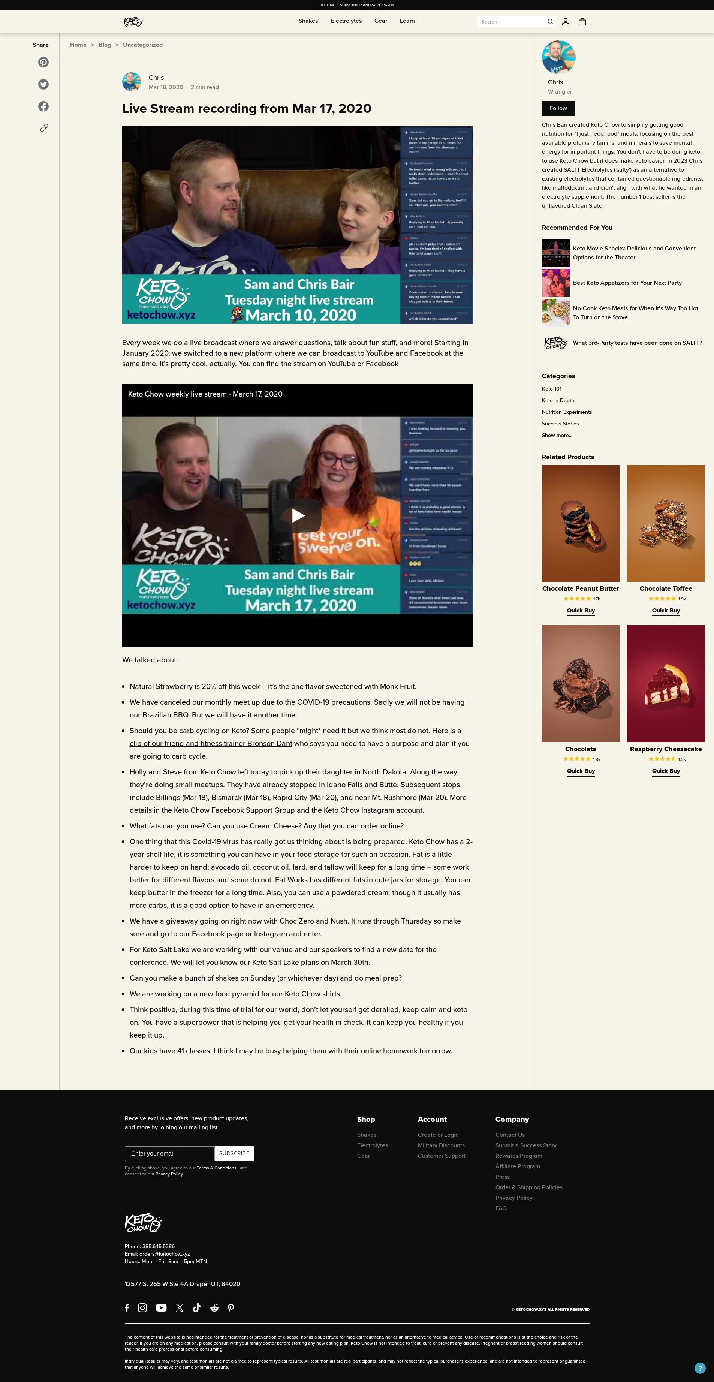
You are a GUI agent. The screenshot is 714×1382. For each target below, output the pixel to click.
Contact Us (510, 1134)
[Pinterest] (231, 1308)
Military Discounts (441, 1145)
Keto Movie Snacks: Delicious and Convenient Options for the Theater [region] (634, 253)
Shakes (366, 1134)
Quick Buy (581, 610)
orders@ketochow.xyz (164, 1254)
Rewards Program (518, 1155)
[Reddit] (214, 1308)
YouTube (341, 363)
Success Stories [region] (560, 424)
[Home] (133, 22)
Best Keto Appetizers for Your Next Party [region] (627, 282)
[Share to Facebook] (43, 106)
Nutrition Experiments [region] (567, 412)
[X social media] (179, 1308)
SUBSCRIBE (234, 1153)
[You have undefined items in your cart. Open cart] (582, 21)
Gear (363, 1155)
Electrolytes (372, 1145)
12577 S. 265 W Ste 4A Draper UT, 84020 (182, 1284)
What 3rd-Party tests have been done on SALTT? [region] (637, 342)
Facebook (382, 363)
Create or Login (438, 1134)
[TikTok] (196, 1307)
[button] (700, 1368)
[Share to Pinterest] (43, 62)
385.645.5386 (158, 1246)
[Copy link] (44, 127)
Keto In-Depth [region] (558, 400)
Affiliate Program (517, 1166)
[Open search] (550, 21)
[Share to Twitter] (43, 84)
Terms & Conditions (217, 1168)
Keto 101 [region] (551, 389)
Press (502, 1176)
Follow (558, 108)
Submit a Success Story (526, 1145)
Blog (105, 44)
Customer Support (442, 1155)
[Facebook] (127, 1308)
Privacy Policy (169, 1174)
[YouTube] (161, 1308)
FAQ (501, 1208)
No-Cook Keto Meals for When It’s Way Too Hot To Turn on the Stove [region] (635, 313)
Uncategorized (143, 44)
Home (78, 44)
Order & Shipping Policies (529, 1187)
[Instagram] (142, 1307)
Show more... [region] (557, 435)
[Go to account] (565, 21)
